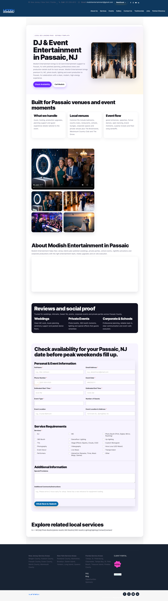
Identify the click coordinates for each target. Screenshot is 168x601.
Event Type (39, 399)
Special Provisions (41, 471)
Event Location (40, 409)
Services (103, 11)
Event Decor (41, 450)
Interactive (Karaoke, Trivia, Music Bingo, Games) (83, 454)
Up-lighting (109, 439)
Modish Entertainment (120, 597)
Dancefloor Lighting (78, 439)
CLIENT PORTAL (120, 556)
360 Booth (41, 439)
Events (111, 11)
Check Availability (42, 84)
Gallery (118, 11)
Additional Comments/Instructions (47, 487)
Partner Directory (158, 11)
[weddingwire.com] (117, 574)
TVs (38, 443)
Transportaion (110, 450)
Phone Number (40, 378)
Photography (42, 446)
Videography (76, 446)
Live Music (75, 450)
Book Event (120, 2)
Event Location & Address (96, 409)
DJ (38, 434)
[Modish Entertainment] (8, 11)
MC (72, 434)
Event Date (90, 378)
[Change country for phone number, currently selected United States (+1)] (36, 382)
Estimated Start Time (43, 388)
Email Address (92, 367)
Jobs (148, 11)
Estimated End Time (94, 388)
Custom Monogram (112, 443)
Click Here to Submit (46, 504)
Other (107, 453)
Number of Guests (93, 399)
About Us (94, 11)
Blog (87, 576)
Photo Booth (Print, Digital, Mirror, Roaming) (117, 435)
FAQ (87, 574)
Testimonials (139, 11)
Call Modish (59, 84)
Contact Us (128, 11)
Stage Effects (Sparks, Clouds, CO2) (84, 443)
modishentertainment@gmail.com (100, 2)
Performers (41, 453)
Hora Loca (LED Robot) (114, 446)
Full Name (38, 367)
